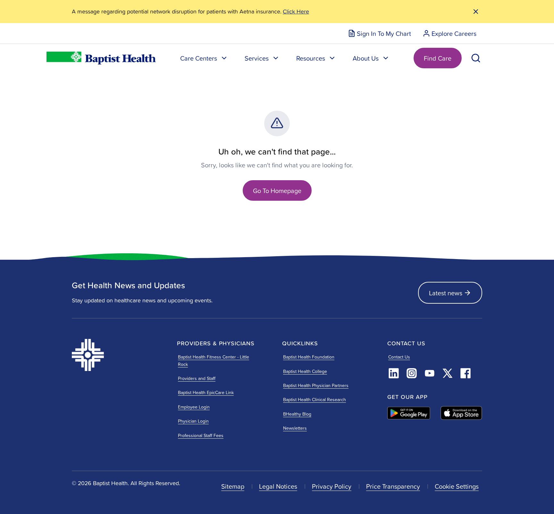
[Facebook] (465, 373)
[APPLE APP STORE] (461, 413)
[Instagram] (411, 373)
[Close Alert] (475, 11)
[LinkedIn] (393, 373)
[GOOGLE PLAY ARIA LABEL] (408, 413)
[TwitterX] (447, 373)
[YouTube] (429, 373)
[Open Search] (475, 58)
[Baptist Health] (119, 355)
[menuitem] (379, 33)
